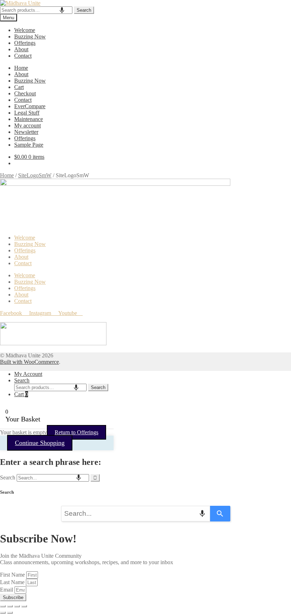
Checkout (25, 93)
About (21, 49)
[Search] (95, 478)
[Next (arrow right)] (10, 613)
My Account (28, 374)
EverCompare (29, 106)
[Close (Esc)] (24, 606)
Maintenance (28, 119)
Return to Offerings (76, 432)
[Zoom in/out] (3, 606)
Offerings (24, 43)
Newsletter (26, 132)
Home (21, 68)
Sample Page (28, 145)
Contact (23, 56)
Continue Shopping (40, 442)
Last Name (13, 582)
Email (7, 590)
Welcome (24, 30)
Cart (19, 87)
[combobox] (36, 10)
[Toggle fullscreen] (10, 606)
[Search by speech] (62, 10)
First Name (13, 575)
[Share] (17, 606)
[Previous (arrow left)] (3, 613)
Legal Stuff (26, 113)
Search (84, 10)
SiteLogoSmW (34, 175)
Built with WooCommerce (29, 362)
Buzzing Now (30, 36)
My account (27, 125)
